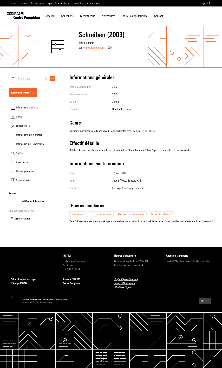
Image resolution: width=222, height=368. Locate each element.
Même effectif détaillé (161, 214)
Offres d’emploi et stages (23, 279)
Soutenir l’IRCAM (71, 279)
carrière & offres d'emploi (32, 3)
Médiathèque (87, 16)
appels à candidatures (58, 3)
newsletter (78, 3)
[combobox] (33, 78)
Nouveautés (108, 16)
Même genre (78, 214)
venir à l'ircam (93, 3)
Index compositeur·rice (135, 16)
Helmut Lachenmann (94, 47)
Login (203, 3)
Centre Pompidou (71, 283)
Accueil (50, 16)
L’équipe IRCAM (19, 283)
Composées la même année (131, 214)
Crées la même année (101, 214)
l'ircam (13, 3)
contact (158, 16)
